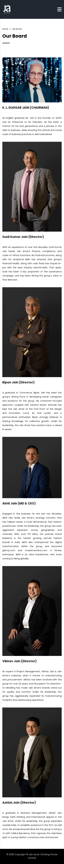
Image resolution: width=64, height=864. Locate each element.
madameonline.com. (36, 550)
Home (5, 29)
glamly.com (8, 550)
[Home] (7, 9)
